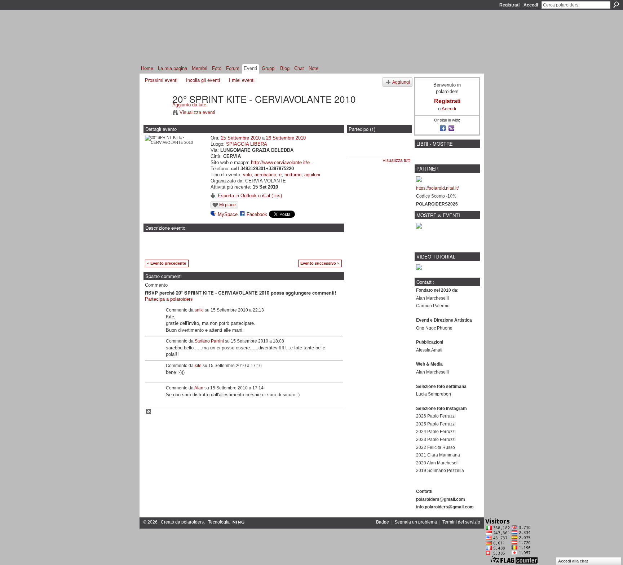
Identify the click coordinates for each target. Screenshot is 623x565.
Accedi (530, 5)
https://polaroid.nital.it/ (437, 188)
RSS (149, 412)
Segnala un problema (415, 522)
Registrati (509, 5)
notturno (292, 174)
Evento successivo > (319, 263)
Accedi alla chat (573, 561)
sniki (199, 310)
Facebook (257, 214)
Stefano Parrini (209, 341)
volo (247, 174)
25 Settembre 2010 (241, 138)
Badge (382, 522)
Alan (198, 387)
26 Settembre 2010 (286, 138)
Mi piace (227, 204)
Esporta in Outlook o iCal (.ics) (250, 195)
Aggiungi (401, 82)
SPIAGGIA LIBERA (246, 144)
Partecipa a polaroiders (169, 299)
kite (202, 104)
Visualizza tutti (397, 160)
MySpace (228, 214)
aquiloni (312, 174)
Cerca (616, 4)
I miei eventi (242, 80)
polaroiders (192, 522)
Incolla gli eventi (203, 80)
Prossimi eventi (161, 80)
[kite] (156, 113)
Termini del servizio (461, 522)
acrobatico (265, 174)
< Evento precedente (166, 263)
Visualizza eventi (197, 112)
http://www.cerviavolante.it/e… (282, 162)
